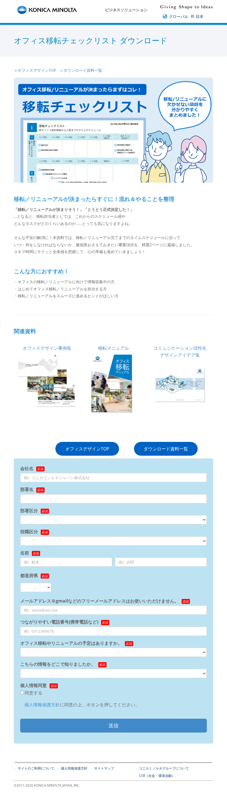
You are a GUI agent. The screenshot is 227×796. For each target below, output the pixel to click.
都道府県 (29, 575)
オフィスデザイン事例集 (47, 348)
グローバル (178, 16)
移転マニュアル (113, 348)
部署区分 (29, 511)
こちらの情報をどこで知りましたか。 (58, 664)
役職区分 (29, 532)
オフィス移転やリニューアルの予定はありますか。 (71, 643)
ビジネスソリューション (126, 9)
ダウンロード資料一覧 (82, 70)
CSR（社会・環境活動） (157, 775)
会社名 (26, 468)
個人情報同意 (33, 685)
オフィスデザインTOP (37, 70)
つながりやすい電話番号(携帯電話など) (59, 622)
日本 (199, 16)
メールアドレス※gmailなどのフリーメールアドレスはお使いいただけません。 (99, 601)
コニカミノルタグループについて (164, 768)
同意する (33, 693)
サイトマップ (104, 768)
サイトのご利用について (36, 768)
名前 (24, 553)
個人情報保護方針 (42, 705)
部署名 (26, 489)
